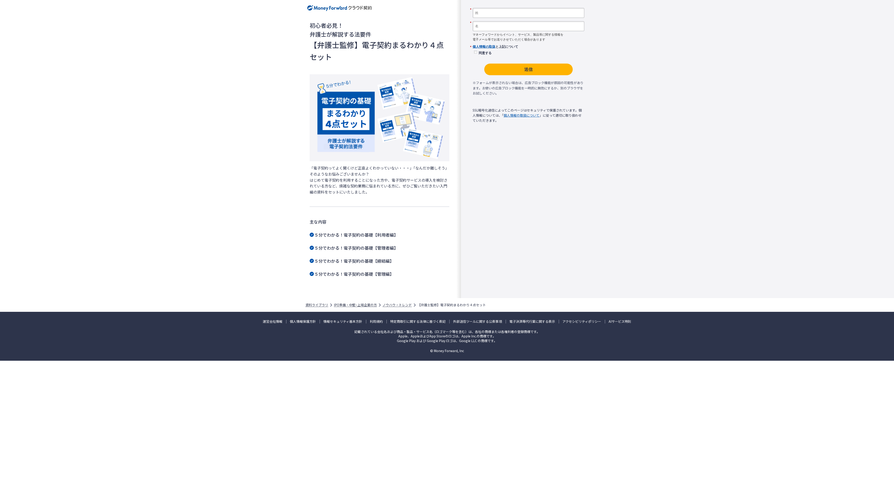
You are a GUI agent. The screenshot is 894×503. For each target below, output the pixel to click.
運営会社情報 (272, 321)
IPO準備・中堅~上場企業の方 (355, 304)
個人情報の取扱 (484, 46)
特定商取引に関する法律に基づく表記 (418, 321)
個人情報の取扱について (521, 115)
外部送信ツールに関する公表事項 (477, 321)
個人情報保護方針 (303, 321)
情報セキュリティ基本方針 (342, 321)
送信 (528, 69)
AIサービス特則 (620, 321)
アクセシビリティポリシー (581, 321)
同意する (485, 53)
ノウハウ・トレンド (397, 304)
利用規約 (376, 321)
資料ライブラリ (316, 304)
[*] (528, 6)
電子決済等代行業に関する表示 (532, 321)
